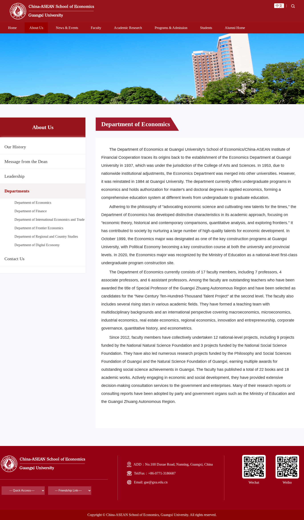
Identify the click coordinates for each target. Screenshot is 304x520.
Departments (16, 190)
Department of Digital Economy (37, 245)
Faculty (96, 28)
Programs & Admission (171, 28)
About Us (36, 28)
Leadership (14, 176)
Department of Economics (32, 202)
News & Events (67, 28)
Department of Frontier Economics (38, 228)
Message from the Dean (25, 161)
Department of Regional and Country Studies (46, 236)
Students (206, 28)
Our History (15, 146)
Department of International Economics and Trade (49, 219)
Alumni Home (235, 28)
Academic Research (128, 28)
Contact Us (14, 258)
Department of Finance (30, 211)
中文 (279, 6)
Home (12, 28)
